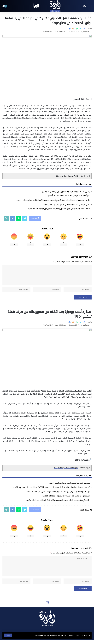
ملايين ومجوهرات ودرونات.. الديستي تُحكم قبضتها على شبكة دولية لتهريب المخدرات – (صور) (53, 200)
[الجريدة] (47, 6)
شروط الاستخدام (42, 635)
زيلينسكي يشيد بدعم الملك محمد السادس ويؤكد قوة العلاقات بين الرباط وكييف (58, 500)
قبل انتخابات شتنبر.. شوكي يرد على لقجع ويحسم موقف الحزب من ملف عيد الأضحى (57, 491)
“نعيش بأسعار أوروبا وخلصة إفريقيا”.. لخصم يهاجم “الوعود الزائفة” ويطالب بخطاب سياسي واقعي (51, 487)
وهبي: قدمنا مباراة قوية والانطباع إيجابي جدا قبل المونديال (65, 191)
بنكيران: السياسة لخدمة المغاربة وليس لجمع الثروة (69, 483)
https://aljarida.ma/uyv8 (66, 467)
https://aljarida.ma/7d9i (66, 176)
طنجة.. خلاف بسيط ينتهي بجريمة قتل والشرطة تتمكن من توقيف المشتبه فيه (59, 208)
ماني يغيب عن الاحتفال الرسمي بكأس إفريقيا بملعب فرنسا (66, 204)
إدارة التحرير (85, 31)
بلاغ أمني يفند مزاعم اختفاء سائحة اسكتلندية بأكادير (69, 195)
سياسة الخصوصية (56, 635)
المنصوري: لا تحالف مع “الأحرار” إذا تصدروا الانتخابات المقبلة (66, 496)
